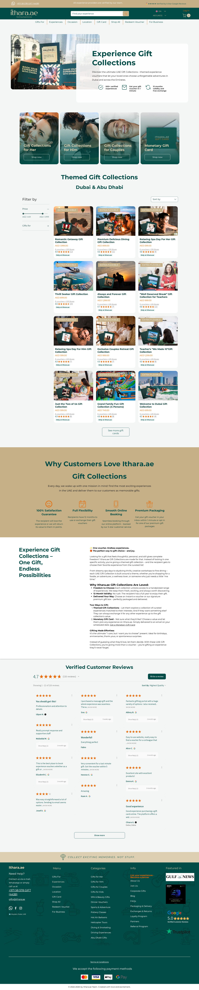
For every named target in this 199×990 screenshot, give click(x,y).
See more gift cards (115, 432)
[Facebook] (15, 908)
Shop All (56, 901)
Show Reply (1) (88, 719)
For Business (58, 912)
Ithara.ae (16, 867)
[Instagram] (20, 908)
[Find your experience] (126, 13)
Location (56, 891)
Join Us (134, 886)
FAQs (133, 901)
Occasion (56, 886)
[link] (187, 15)
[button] (159, 15)
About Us (135, 881)
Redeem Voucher (61, 907)
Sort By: (145, 685)
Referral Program (139, 926)
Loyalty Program (138, 916)
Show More (92, 707)
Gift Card (56, 896)
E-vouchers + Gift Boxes (64, 249)
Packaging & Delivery (141, 906)
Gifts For (56, 876)
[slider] (23, 213)
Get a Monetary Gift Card (122, 625)
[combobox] (164, 199)
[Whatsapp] (13, 3)
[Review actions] (72, 695)
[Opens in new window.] (86, 712)
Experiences (58, 881)
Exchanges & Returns (141, 911)
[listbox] (159, 15)
